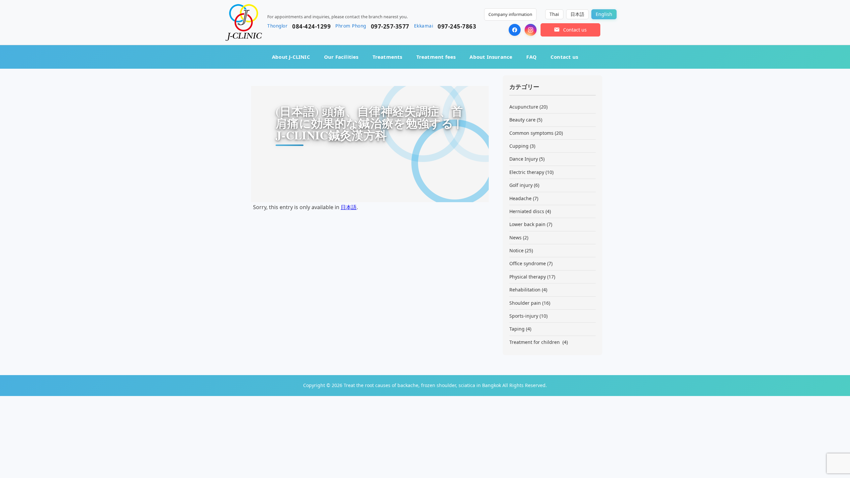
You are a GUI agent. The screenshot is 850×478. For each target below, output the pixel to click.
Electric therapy (526, 172)
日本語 (349, 207)
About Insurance (490, 56)
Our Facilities (341, 56)
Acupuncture (523, 107)
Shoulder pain (525, 303)
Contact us (564, 56)
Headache (520, 198)
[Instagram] (531, 30)
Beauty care (522, 120)
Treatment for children (535, 342)
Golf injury (521, 185)
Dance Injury (523, 159)
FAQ (531, 56)
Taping (517, 329)
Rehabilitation (525, 289)
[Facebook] (515, 30)
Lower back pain (527, 224)
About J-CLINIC (291, 56)
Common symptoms (531, 133)
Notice (516, 250)
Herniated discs (526, 211)
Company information (510, 14)
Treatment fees (436, 56)
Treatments (387, 56)
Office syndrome (527, 263)
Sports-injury (523, 316)
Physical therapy (527, 277)
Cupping (519, 146)
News (515, 237)
